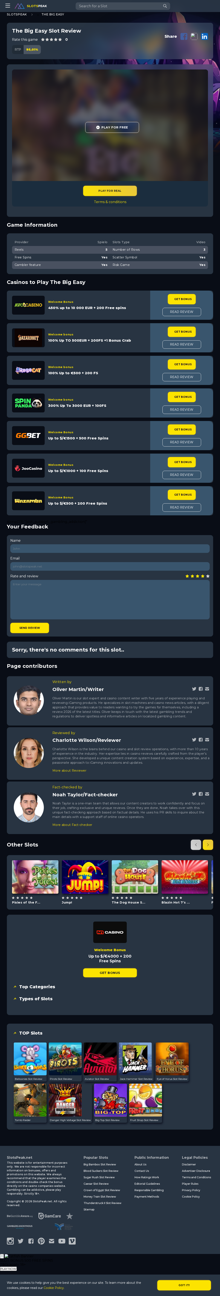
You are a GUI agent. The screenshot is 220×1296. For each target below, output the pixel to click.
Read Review (181, 312)
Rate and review (24, 576)
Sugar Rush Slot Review (99, 1177)
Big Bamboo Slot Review (100, 1164)
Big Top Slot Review (107, 1120)
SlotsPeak (17, 14)
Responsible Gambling (149, 1190)
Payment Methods (146, 1196)
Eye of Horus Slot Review (172, 1078)
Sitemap (89, 1209)
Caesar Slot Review (96, 1183)
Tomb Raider (23, 1120)
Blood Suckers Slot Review (101, 1170)
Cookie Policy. (54, 1288)
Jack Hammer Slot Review (136, 1078)
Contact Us (141, 1170)
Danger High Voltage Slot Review (70, 1120)
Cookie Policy (191, 1196)
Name (15, 541)
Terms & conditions (110, 202)
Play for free (35, 876)
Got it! (184, 1285)
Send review (29, 627)
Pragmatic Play (135, 866)
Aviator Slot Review (97, 1078)
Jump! (67, 902)
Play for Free (114, 127)
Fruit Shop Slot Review (144, 1120)
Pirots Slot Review (61, 1078)
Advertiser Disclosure (196, 1170)
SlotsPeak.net (19, 1158)
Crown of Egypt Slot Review (102, 1190)
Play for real (109, 190)
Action (90, 887)
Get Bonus (183, 299)
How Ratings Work (146, 1177)
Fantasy (40, 887)
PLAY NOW (8, 1268)
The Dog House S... (128, 902)
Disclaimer (189, 1164)
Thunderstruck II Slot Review (102, 1203)
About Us (140, 1164)
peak (37, 6)
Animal (140, 887)
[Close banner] (2, 1256)
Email (15, 558)
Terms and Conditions (196, 1177)
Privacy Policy (191, 1190)
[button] (196, 845)
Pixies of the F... (26, 902)
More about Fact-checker (72, 825)
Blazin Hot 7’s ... (176, 902)
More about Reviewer (69, 770)
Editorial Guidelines (147, 1183)
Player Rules (190, 1183)
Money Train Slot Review (100, 1196)
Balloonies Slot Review (28, 1078)
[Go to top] (212, 1287)
